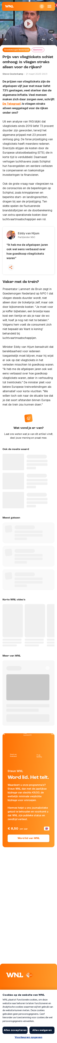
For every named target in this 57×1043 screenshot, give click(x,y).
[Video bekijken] (28, 24)
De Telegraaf (12, 104)
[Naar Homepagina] (9, 6)
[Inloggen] (41, 6)
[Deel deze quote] (11, 267)
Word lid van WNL (29, 838)
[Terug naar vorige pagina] (6, 39)
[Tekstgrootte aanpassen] (43, 39)
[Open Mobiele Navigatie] (49, 6)
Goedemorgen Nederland (16, 50)
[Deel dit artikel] (51, 39)
